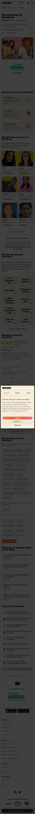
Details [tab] (17, 393)
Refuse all (17, 425)
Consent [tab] (6, 393)
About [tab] (29, 393)
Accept (17, 418)
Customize (16, 421)
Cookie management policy (18, 411)
